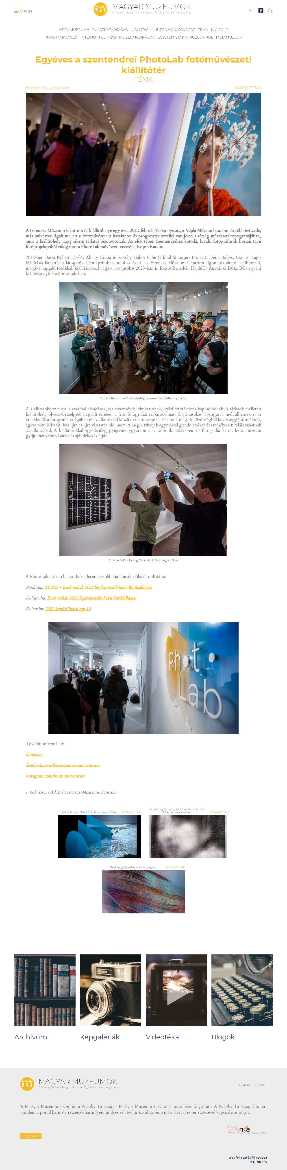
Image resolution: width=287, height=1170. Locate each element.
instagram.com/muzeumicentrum (55, 776)
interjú (88, 37)
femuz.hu (34, 754)
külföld (219, 30)
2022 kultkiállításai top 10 (68, 609)
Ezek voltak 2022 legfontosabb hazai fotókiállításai (91, 598)
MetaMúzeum (229, 37)
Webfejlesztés (240, 1157)
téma (203, 30)
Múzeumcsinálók (137, 37)
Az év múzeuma (74, 30)
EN (252, 10)
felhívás (107, 37)
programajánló (61, 37)
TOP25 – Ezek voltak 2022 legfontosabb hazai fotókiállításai (98, 587)
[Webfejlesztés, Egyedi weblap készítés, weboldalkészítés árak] (258, 1161)
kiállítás (139, 30)
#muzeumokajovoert (173, 30)
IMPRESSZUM (253, 1085)
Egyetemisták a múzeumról (185, 37)
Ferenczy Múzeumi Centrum (48, 87)
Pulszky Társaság (110, 30)
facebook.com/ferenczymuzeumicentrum (63, 765)
